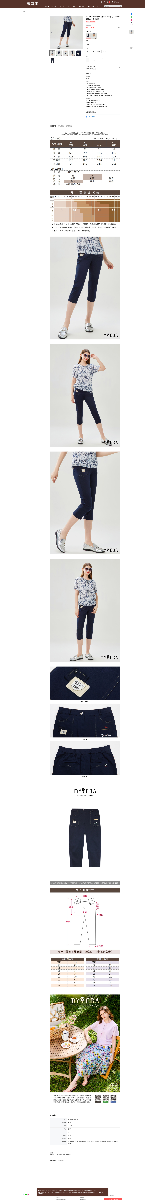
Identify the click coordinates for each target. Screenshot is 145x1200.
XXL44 (104, 51)
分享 (88, 116)
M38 (88, 51)
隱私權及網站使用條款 (61, 1199)
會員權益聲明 (83, 1199)
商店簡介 (58, 1197)
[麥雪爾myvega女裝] (32, 4)
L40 (93, 51)
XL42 (98, 51)
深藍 (88, 44)
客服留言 (82, 1197)
